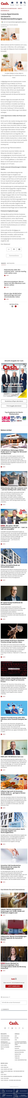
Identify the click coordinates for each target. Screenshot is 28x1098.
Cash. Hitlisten (5, 1078)
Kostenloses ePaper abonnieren (14, 401)
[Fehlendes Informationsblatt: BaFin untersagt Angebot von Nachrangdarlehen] (14, 819)
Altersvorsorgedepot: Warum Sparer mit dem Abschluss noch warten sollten (14, 283)
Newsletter (18, 1054)
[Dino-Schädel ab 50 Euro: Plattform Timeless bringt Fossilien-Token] (14, 631)
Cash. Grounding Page (21, 1060)
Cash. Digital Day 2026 (6, 1069)
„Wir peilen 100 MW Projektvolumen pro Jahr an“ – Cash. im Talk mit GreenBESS (14, 527)
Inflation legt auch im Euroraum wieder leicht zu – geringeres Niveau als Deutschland (13, 792)
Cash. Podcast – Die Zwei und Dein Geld (11, 1080)
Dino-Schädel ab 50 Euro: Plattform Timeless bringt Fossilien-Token (12, 641)
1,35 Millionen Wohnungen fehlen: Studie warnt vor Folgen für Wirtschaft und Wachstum (14, 451)
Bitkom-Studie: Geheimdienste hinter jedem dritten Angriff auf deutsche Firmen (13, 679)
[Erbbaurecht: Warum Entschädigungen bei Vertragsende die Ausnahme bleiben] (14, 927)
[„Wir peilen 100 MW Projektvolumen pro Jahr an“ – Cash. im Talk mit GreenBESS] (14, 516)
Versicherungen (5, 1036)
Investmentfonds (5, 1039)
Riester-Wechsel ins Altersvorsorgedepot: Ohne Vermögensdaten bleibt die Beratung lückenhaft (13, 965)
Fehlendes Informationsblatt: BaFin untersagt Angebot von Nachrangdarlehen (13, 830)
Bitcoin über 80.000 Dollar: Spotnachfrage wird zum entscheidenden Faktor (13, 295)
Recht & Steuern (5, 1047)
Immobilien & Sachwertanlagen (5, 1042)
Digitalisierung (5, 1045)
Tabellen (17, 1058)
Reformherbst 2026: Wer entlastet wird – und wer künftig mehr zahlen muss (15, 271)
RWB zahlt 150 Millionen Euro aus (12, 757)
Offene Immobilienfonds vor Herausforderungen (10, 566)
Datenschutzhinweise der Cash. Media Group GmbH (21, 1043)
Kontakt (17, 1048)
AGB (16, 1039)
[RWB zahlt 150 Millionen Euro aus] (14, 747)
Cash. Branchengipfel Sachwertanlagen (11, 1076)
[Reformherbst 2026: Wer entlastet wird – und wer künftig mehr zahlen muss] (14, 478)
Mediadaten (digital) (20, 1050)
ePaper (16, 1038)
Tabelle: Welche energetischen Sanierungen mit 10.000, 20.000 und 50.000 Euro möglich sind (12, 911)
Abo (16, 1036)
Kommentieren (14, 255)
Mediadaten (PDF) (19, 1052)
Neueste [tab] (3, 263)
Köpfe (2, 1049)
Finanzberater (4, 1038)
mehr (7, 275)
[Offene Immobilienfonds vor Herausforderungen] (14, 555)
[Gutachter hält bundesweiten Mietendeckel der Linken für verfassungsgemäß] (14, 856)
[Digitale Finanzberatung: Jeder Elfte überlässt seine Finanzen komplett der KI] (14, 708)
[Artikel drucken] (14, 249)
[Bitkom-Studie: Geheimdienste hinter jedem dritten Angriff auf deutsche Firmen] (14, 668)
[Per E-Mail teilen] (19, 249)
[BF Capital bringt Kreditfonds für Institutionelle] (14, 593)
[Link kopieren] (8, 249)
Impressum (17, 1046)
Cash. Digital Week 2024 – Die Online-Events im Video (12, 1071)
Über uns (17, 1056)
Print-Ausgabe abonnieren (14, 406)
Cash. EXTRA (4, 1065)
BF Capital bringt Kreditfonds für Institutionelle (12, 603)
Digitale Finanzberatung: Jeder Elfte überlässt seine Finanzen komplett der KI (14, 719)
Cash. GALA (3, 1074)
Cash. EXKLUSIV (4, 1067)
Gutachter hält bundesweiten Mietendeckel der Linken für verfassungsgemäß (11, 867)
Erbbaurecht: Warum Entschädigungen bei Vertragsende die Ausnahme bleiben (14, 938)
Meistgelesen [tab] (10, 263)
